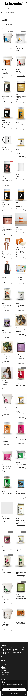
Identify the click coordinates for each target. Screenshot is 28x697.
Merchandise (4, 664)
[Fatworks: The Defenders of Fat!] (14, 3)
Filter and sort (8, 24)
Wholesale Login (5, 672)
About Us (3, 663)
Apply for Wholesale (5, 674)
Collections (7, 12)
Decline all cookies (14, 693)
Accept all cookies (14, 690)
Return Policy (4, 670)
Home (2, 12)
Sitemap (3, 676)
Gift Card (3, 666)
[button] (25, 3)
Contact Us (3, 668)
